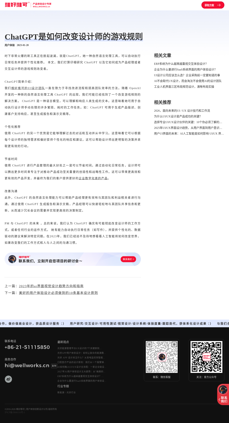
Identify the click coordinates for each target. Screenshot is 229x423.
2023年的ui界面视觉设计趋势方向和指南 (51, 286)
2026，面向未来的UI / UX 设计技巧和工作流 (182, 110)
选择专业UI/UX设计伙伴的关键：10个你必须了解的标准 (189, 122)
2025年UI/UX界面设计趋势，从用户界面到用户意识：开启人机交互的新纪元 (189, 127)
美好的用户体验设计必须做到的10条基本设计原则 (58, 293)
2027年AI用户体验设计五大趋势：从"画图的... (81, 371)
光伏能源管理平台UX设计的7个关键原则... (79, 348)
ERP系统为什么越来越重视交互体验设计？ (181, 63)
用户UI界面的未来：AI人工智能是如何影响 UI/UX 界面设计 (189, 133)
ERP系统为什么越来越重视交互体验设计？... (80, 376)
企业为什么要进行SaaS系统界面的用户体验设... (81, 381)
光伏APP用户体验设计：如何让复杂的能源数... (81, 353)
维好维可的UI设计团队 (28, 88)
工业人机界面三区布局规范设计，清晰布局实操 (184, 86)
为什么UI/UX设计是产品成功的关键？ (178, 116)
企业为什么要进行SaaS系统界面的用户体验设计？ (185, 69)
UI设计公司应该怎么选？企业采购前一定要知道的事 (187, 75)
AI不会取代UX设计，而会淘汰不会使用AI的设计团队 (188, 80)
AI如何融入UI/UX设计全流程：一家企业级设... (81, 367)
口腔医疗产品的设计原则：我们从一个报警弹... (81, 362)
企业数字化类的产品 (93, 178)
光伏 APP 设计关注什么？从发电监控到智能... (81, 357)
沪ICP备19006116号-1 (15, 412)
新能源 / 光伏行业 (66, 392)
